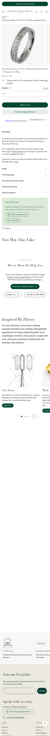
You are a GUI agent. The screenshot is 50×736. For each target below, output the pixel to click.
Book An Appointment (25, 112)
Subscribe (42, 691)
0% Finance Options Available (25, 4)
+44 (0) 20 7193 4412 (15, 717)
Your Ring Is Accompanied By (12, 181)
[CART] (46, 12)
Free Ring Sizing (8, 175)
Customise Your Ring (9, 187)
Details (4, 169)
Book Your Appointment (19, 712)
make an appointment (22, 277)
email (16, 162)
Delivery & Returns (9, 193)
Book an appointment (19, 214)
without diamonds (18, 151)
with (8, 151)
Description (6, 132)
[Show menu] (3, 12)
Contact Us (15, 220)
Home (4, 17)
